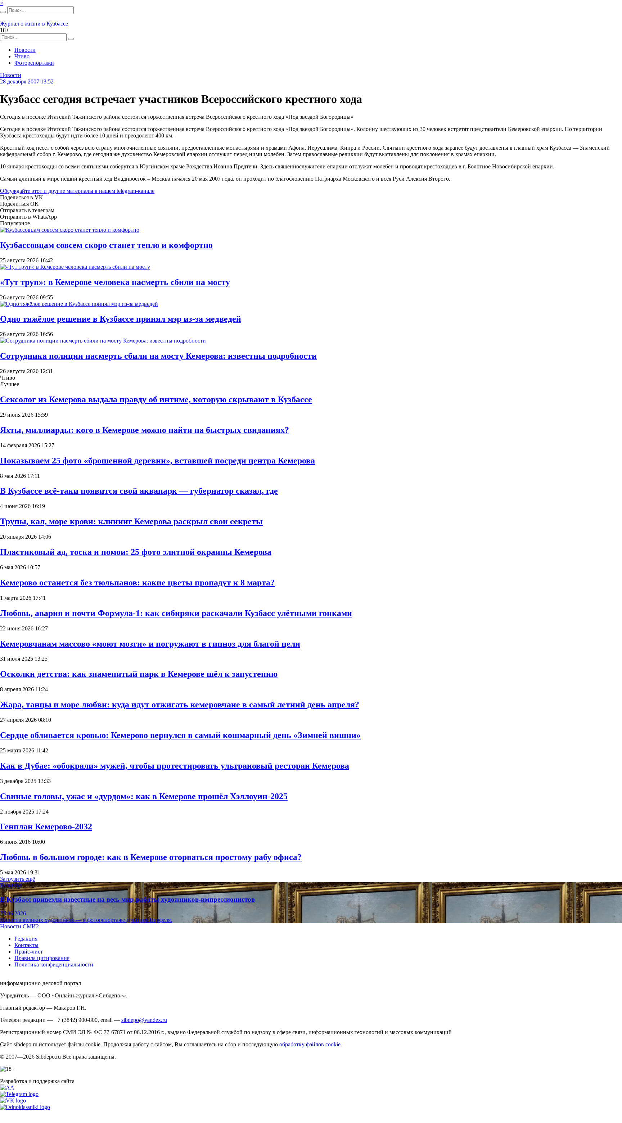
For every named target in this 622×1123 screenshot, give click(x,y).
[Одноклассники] (25, 1107)
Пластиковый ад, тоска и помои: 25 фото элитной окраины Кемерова (135, 552)
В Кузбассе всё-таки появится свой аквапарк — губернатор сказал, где (139, 490)
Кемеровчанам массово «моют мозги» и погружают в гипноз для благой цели (150, 643)
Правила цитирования (41, 958)
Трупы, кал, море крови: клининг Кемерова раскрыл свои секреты (131, 521)
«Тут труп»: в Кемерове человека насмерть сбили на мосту (115, 282)
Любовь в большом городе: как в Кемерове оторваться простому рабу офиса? (151, 857)
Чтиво (22, 56)
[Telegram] (19, 1094)
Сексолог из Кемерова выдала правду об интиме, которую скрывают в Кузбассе (156, 399)
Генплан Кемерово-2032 (46, 826)
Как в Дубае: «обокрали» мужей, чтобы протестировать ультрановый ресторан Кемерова (174, 765)
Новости (25, 50)
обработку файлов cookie (310, 1044)
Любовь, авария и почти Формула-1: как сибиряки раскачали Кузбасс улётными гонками (176, 613)
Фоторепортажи (34, 63)
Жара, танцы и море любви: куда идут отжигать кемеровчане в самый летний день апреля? (179, 704)
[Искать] (3, 12)
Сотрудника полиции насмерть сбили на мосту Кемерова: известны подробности (158, 356)
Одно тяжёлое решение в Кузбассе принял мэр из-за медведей (120, 318)
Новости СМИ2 (19, 926)
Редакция (25, 939)
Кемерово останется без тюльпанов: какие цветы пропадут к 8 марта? (137, 582)
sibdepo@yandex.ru (144, 1020)
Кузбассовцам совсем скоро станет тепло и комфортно (106, 245)
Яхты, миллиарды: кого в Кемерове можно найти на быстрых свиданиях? (144, 430)
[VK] (13, 1100)
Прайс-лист (28, 951)
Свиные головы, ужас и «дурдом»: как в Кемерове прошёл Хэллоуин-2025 (144, 796)
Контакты (26, 945)
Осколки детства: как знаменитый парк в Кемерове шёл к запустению (139, 674)
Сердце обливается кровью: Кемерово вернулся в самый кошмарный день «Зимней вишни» (180, 735)
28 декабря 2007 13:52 (27, 81)
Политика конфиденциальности (53, 964)
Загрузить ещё (17, 879)
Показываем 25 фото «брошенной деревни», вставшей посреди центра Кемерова (157, 460)
